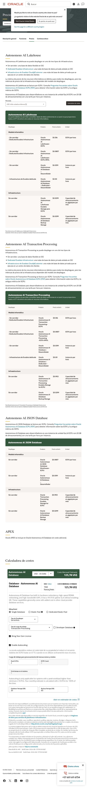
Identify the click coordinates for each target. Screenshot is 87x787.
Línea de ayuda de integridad (55, 773)
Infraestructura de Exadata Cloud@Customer (25, 72)
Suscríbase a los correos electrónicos (34, 773)
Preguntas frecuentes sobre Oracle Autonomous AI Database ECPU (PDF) (41, 278)
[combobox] (48, 4)
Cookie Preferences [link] (42, 770)
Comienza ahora (42, 39)
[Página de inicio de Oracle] (15, 4)
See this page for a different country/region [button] (29, 27)
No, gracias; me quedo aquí (46, 21)
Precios (31, 39)
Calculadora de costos (74, 103)
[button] (4, 4)
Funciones (22, 39)
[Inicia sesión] (78, 4)
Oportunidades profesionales (11, 773)
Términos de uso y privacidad (25, 770)
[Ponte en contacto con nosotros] (83, 4)
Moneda (8, 101)
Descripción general (9, 39)
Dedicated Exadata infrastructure (20, 69)
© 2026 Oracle (7, 770)
